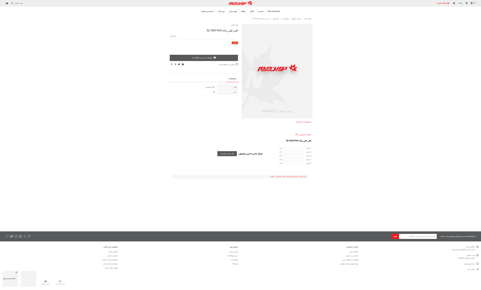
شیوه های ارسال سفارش (110, 264)
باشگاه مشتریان (441, 3)
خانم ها (261, 11)
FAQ (460, 3)
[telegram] (25, 236)
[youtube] (7, 236)
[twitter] (11, 236)
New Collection (274, 11)
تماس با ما (471, 269)
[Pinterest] (29, 236)
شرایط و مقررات (113, 252)
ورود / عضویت (18, 3)
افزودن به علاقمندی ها (226, 64)
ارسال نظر (173, 36)
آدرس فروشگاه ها (232, 256)
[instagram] (16, 236)
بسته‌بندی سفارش (207, 11)
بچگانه (243, 11)
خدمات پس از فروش (352, 256)
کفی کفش (275, 19)
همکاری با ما (234, 260)
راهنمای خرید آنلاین (110, 247)
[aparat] (20, 236)
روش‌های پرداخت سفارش (110, 260)
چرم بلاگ (221, 11)
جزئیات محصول (296, 19)
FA (474, 3)
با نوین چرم (234, 247)
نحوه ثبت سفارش (112, 256)
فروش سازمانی (233, 252)
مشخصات (232, 78)
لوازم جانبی (233, 11)
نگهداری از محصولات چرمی (350, 260)
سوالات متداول (353, 252)
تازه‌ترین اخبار (470, 247)
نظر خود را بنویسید (227, 153)
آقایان (252, 11)
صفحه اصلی (307, 19)
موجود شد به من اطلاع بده (202, 57)
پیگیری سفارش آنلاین (111, 268)
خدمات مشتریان (352, 247)
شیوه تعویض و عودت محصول (349, 264)
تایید (395, 236)
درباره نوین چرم (470, 264)
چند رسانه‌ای (471, 255)
